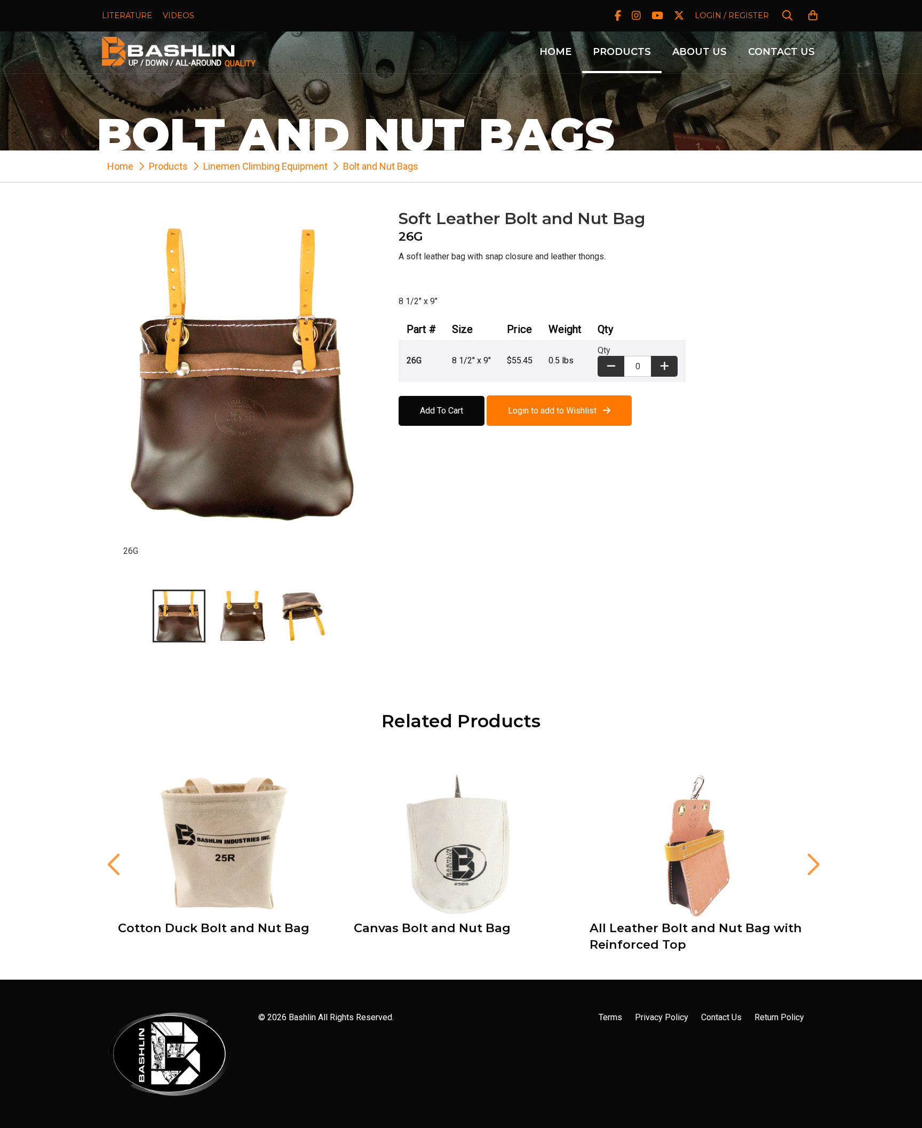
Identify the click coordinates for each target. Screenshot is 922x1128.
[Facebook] (617, 15)
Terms (610, 1017)
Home (555, 52)
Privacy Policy (661, 1017)
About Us (699, 52)
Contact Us (781, 52)
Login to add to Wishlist (555, 411)
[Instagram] (636, 15)
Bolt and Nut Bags (380, 166)
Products (622, 52)
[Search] (787, 15)
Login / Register (732, 15)
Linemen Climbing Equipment (265, 166)
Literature (127, 15)
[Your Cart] (812, 15)
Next (809, 865)
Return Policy (779, 1017)
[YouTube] (657, 15)
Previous (112, 865)
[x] (679, 15)
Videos (178, 15)
